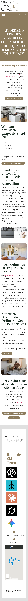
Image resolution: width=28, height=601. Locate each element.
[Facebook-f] (8, 440)
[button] (3, 15)
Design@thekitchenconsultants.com (14, 535)
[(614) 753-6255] (14, 539)
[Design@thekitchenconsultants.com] (14, 532)
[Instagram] (13, 440)
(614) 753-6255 (14, 542)
